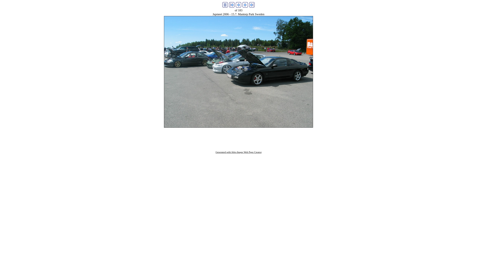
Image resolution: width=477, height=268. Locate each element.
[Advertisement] (238, 136)
